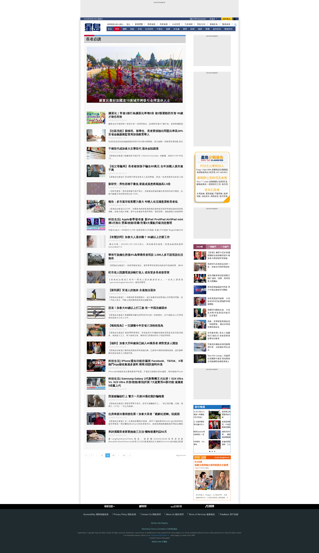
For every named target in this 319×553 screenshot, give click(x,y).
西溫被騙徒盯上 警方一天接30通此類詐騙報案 (136, 396)
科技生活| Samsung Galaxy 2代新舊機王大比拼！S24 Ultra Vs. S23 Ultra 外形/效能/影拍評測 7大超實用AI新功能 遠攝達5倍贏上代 (145, 382)
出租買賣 (176, 24)
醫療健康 (226, 24)
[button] (235, 25)
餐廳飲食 (214, 24)
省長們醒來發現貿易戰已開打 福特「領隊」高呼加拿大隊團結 (218, 278)
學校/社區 (201, 24)
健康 (200, 28)
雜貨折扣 (228, 28)
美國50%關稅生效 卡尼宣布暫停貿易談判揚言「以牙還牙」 (218, 313)
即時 (117, 28)
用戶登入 (227, 19)
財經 (193, 28)
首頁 (110, 28)
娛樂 (168, 28)
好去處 (177, 28)
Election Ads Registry (159, 523)
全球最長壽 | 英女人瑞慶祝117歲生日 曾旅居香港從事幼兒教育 (218, 336)
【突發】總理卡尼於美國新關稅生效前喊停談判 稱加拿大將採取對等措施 (218, 255)
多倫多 (212, 18)
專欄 (207, 28)
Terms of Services (197, 514)
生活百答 (149, 28)
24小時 (200, 246)
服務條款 (210, 514)
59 (113, 455)
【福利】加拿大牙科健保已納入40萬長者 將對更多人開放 (143, 343)
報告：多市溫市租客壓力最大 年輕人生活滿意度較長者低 (143, 201)
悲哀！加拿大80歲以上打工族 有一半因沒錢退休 (137, 307)
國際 (125, 28)
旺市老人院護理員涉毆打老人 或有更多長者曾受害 (138, 272)
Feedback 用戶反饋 (229, 514)
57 (102, 455)
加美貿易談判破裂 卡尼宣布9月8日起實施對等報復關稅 (218, 301)
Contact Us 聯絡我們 (151, 514)
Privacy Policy (121, 514)
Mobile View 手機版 (159, 542)
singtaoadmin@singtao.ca (159, 535)
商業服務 (164, 24)
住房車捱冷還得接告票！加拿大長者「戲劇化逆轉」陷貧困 (144, 414)
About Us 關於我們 (175, 514)
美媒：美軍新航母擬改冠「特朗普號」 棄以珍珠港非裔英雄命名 (218, 324)
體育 (185, 28)
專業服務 (151, 24)
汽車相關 (189, 24)
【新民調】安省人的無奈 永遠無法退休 (132, 290)
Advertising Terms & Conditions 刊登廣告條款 (159, 529)
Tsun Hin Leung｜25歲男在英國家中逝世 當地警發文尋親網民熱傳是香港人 (218, 358)
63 (124, 455)
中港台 (160, 28)
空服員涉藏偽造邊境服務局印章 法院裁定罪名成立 (218, 347)
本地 (140, 28)
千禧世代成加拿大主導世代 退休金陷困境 (133, 148)
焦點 (132, 28)
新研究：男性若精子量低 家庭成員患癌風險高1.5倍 (139, 184)
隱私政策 (132, 514)
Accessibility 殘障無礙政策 (96, 514)
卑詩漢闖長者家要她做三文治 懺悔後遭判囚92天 (137, 431)
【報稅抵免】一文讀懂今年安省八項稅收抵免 (135, 325)
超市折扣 (217, 28)
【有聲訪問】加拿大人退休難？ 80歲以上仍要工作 (139, 237)
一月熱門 (225, 246)
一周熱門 (212, 246)
